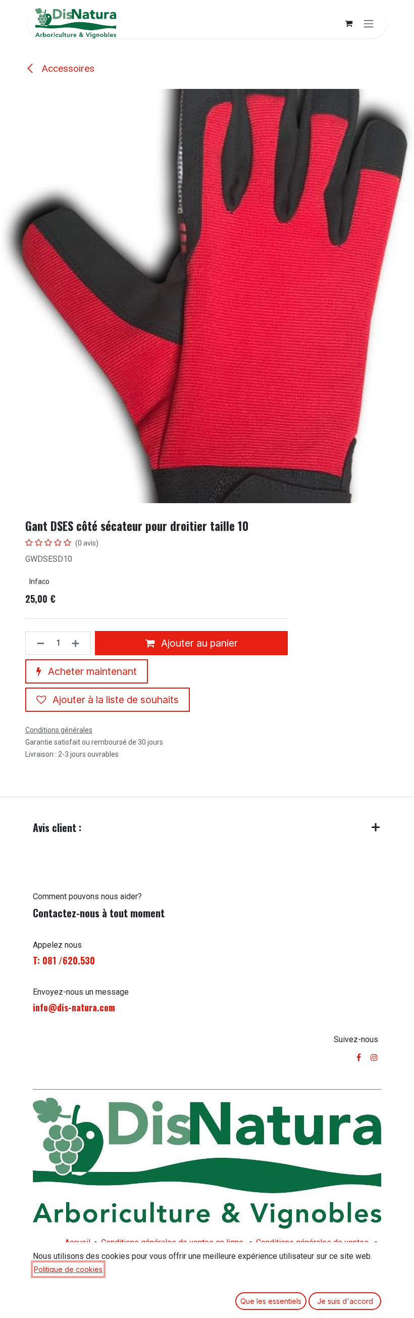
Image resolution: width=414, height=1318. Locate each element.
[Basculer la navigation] (368, 23)
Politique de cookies (68, 1269)
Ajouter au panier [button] (198, 643)
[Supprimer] (37, 643)
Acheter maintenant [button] (91, 671)
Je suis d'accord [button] (345, 1301)
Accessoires (66, 68)
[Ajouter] (78, 643)
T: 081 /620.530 (64, 960)
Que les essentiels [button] (270, 1301)
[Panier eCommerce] (348, 23)
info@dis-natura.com (74, 1007)
